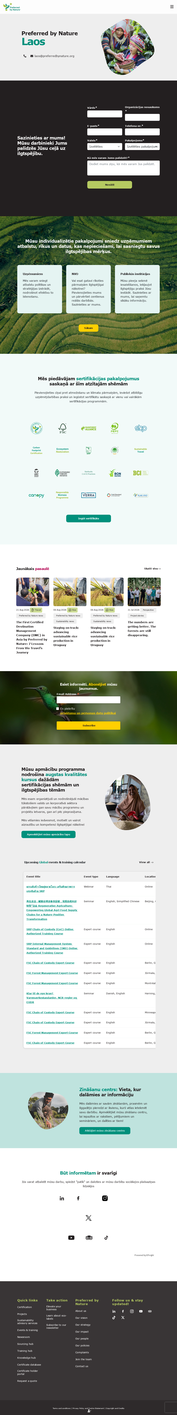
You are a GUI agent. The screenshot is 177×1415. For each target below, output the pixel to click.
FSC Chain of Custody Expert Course (50, 962)
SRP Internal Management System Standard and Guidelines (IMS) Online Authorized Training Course (52, 948)
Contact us (81, 1366)
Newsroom (23, 1336)
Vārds (91, 107)
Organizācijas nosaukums (142, 107)
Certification (24, 1307)
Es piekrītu (67, 708)
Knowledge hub (26, 1357)
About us (80, 1310)
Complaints (82, 1352)
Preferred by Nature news (31, 615)
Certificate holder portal (27, 1372)
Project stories (137, 615)
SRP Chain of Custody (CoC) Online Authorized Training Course (50, 931)
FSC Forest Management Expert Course (52, 973)
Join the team (83, 1359)
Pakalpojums (133, 140)
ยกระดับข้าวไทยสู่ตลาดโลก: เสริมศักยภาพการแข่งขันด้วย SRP (50, 889)
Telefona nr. (133, 125)
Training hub (24, 1350)
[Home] (13, 7)
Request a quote (27, 1380)
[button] (29, 1300)
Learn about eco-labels (56, 1317)
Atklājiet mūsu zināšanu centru (105, 1130)
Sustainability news (65, 621)
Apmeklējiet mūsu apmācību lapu (48, 834)
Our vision (81, 1317)
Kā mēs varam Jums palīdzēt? (107, 157)
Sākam (88, 327)
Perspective (148, 610)
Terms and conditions (62, 1408)
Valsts (91, 140)
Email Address (68, 694)
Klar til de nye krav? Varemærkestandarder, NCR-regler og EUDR (52, 998)
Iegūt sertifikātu (88, 518)
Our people (81, 1338)
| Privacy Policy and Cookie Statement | (88, 1408)
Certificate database (29, 1364)
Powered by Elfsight (144, 1255)
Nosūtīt (109, 184)
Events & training (27, 1330)
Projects (22, 1314)
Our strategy (82, 1324)
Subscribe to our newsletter (56, 1326)
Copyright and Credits (115, 1408)
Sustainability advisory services (27, 1322)
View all (145, 862)
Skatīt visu (151, 568)
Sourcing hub (25, 1343)
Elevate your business (53, 1308)
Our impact (82, 1331)
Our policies (82, 1345)
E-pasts (92, 125)
